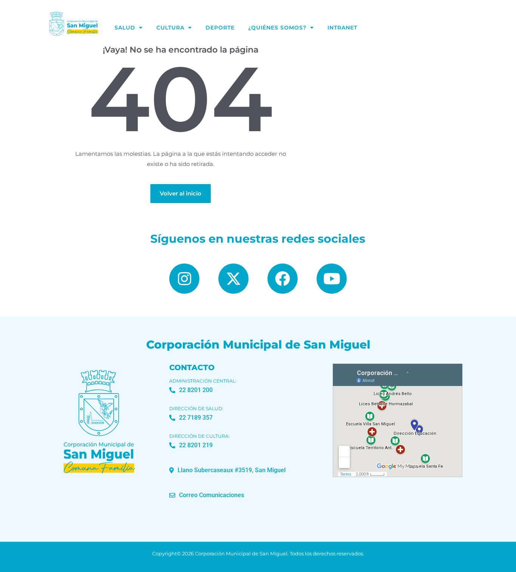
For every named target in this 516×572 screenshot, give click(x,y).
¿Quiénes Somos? (277, 27)
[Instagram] (184, 279)
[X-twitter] (233, 279)
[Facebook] (282, 279)
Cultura (170, 27)
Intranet (342, 27)
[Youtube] (332, 279)
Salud (124, 27)
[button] (227, 470)
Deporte (220, 27)
